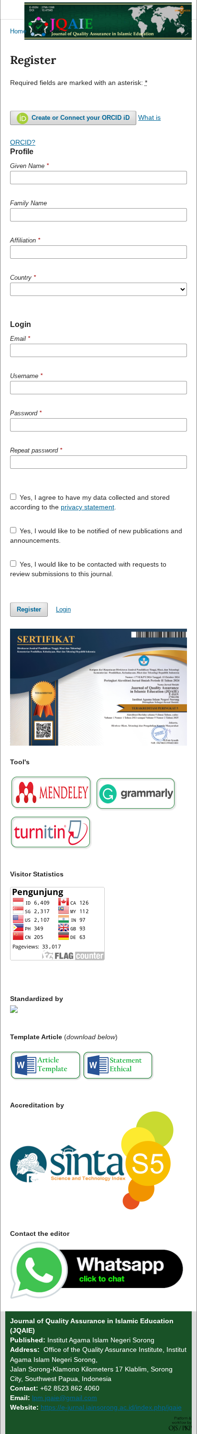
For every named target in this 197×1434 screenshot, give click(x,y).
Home (18, 31)
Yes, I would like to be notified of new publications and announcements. (96, 535)
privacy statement (87, 507)
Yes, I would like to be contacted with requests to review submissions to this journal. (88, 569)
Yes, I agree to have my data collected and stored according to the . (90, 502)
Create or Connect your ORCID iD (80, 117)
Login (63, 609)
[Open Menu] (10, 9)
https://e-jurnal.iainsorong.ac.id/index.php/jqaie (111, 1407)
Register (29, 609)
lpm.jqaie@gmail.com (64, 1398)
